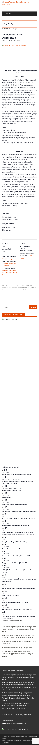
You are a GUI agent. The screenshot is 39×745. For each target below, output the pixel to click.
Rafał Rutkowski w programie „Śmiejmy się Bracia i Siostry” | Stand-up (11, 287)
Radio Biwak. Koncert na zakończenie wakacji (16, 474)
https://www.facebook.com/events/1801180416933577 (9, 272)
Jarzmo (11, 263)
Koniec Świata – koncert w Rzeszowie (14, 549)
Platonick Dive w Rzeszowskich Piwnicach (15, 525)
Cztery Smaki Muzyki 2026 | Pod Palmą (14, 542)
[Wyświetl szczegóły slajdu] (19, 390)
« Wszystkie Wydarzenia (10, 24)
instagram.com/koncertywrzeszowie (14, 723)
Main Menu (8, 14)
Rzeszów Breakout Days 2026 (11, 490)
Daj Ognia (5, 263)
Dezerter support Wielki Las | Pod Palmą (15, 602)
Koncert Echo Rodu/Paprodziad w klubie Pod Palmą (18, 588)
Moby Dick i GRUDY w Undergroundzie (14, 504)
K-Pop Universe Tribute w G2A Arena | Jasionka (17, 609)
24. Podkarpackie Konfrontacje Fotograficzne (17, 647)
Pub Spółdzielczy (7, 259)
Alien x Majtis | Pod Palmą (10, 595)
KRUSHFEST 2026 (7, 497)
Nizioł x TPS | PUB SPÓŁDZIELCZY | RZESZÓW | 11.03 (29, 287)
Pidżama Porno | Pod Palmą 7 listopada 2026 (16, 556)
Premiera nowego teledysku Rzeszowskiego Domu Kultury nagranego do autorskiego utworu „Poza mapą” (19, 629)
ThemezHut (5, 742)
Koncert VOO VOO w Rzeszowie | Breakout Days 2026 (19, 511)
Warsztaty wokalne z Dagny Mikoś (13, 708)
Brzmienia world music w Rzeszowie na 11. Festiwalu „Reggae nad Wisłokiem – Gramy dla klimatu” (18, 654)
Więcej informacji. (26, 714)
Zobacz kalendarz (7, 618)
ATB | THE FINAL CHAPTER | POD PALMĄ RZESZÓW (18, 518)
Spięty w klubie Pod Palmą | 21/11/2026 (14, 563)
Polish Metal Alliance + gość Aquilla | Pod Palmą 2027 (19, 616)
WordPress (17, 740)
